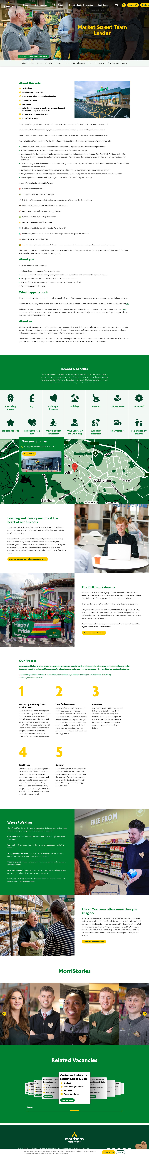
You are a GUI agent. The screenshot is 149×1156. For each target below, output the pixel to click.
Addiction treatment (96, 432)
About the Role (28, 63)
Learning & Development (75, 63)
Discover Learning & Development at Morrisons (27, 559)
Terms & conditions (24, 1148)
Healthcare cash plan (32, 432)
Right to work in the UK (38, 1148)
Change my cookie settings (80, 1148)
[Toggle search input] (124, 5)
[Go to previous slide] (4, 1014)
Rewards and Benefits (45, 63)
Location (59, 63)
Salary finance (118, 430)
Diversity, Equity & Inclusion (81, 5)
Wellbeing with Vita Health (53, 432)
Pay (32, 406)
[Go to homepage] (8, 5)
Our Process (99, 63)
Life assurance (118, 406)
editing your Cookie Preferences (59, 1153)
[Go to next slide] (145, 1014)
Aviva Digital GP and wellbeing (75, 432)
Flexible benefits (10, 430)
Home (25, 5)
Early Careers (104, 5)
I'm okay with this (109, 1152)
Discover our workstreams (94, 633)
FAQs (117, 5)
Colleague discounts (53, 408)
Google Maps (29, 454)
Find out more (28, 1092)
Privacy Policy (50, 1148)
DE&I (89, 63)
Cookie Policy (67, 1148)
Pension (96, 406)
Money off (139, 406)
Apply (124, 63)
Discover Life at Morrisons (94, 941)
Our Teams (58, 5)
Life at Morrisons (41, 5)
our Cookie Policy (78, 1151)
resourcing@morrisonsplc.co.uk (30, 677)
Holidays (74, 406)
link (127, 304)
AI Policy (58, 1148)
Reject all (120, 1152)
